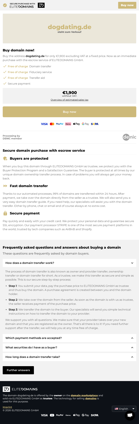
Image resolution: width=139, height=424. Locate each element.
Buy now (127, 5)
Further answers (18, 370)
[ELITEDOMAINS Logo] (53, 389)
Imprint (7, 407)
